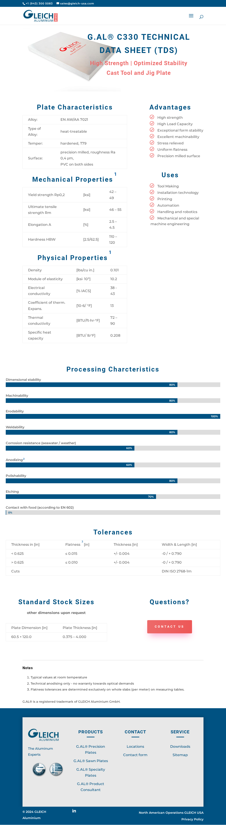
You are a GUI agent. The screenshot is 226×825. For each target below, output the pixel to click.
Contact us (170, 626)
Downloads (180, 746)
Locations (135, 746)
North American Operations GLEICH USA (171, 813)
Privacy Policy (192, 819)
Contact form (135, 755)
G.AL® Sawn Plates (90, 761)
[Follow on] (75, 812)
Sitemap (180, 755)
